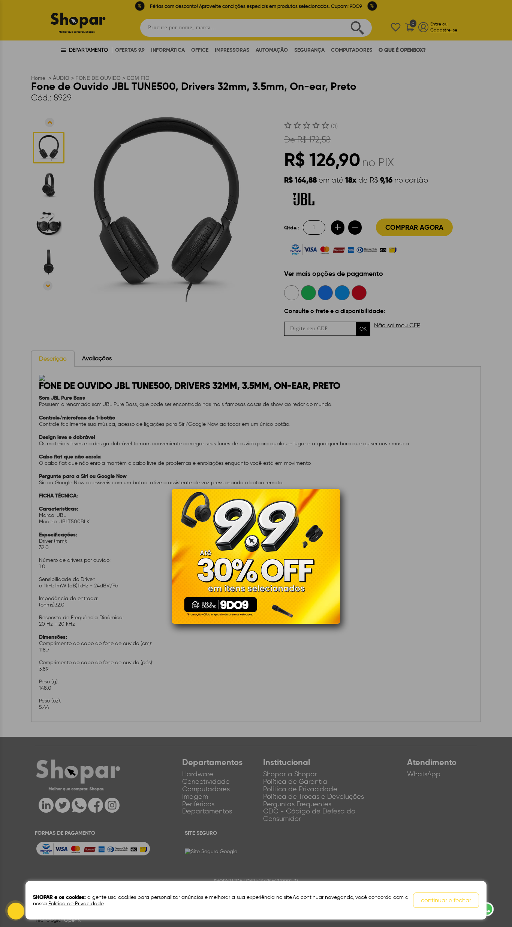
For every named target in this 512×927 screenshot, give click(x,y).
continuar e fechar (446, 900)
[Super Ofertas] (256, 556)
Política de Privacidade (75, 903)
